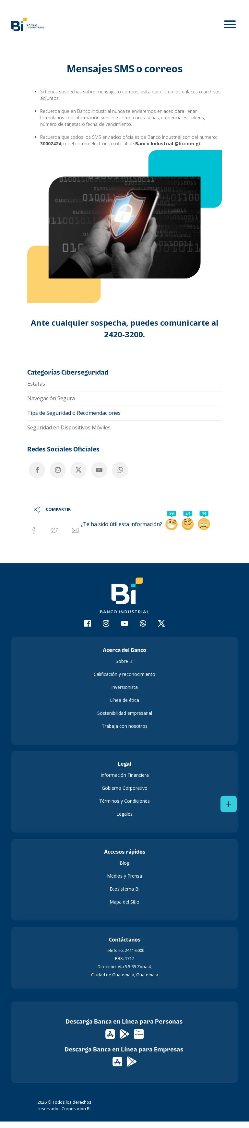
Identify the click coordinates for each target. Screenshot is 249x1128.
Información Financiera (125, 775)
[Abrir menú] (230, 24)
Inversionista (124, 687)
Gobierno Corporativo (125, 788)
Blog (124, 863)
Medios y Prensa (124, 876)
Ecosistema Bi (124, 889)
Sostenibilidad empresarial (124, 713)
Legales (124, 814)
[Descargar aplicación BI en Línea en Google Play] (125, 1033)
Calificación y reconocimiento (124, 674)
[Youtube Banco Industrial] (99, 470)
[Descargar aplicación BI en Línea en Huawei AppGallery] (138, 1033)
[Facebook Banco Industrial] (37, 470)
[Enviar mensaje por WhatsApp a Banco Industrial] (143, 624)
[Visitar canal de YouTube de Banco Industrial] (124, 624)
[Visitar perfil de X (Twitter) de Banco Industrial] (161, 624)
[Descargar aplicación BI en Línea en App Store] (111, 1033)
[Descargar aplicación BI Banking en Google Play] (131, 1061)
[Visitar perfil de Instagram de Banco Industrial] (106, 624)
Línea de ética (124, 700)
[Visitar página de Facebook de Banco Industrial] (87, 624)
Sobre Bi (125, 661)
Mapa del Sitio (124, 902)
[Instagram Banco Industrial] (58, 470)
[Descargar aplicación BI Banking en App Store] (118, 1061)
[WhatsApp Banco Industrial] (120, 470)
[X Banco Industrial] (78, 470)
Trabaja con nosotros (125, 726)
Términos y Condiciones (124, 801)
